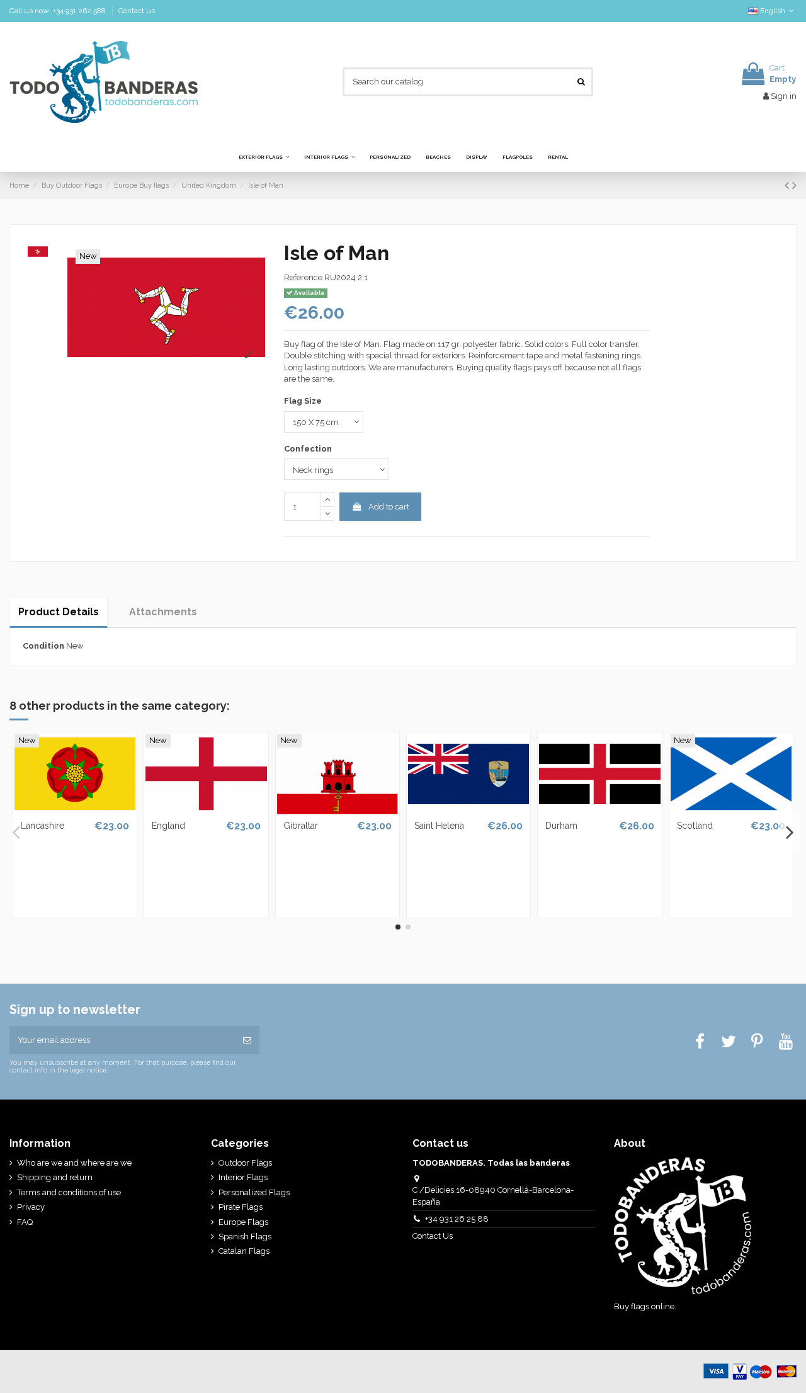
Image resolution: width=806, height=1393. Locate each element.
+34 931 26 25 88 (457, 1219)
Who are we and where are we (74, 1163)
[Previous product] (788, 185)
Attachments (163, 612)
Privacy (31, 1207)
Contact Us (433, 1236)
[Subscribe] (247, 1040)
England (168, 826)
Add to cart (388, 506)
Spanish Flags (245, 1236)
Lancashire (42, 826)
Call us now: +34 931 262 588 (58, 10)
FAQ (25, 1222)
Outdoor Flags (245, 1163)
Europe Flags (243, 1222)
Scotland (695, 826)
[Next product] (794, 185)
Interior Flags (243, 1177)
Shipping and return (55, 1177)
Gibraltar (300, 826)
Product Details (58, 612)
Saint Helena (439, 826)
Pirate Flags (241, 1207)
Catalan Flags (244, 1251)
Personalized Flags (254, 1192)
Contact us (136, 10)
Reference (303, 277)
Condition (43, 646)
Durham (561, 826)
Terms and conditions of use (69, 1192)
